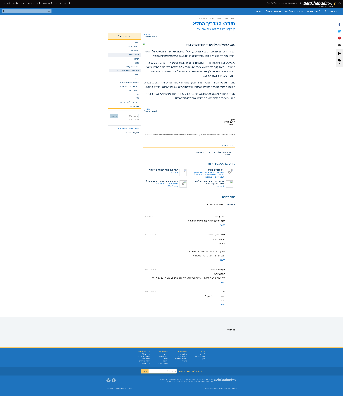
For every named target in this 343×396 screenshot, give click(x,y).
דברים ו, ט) (161, 63)
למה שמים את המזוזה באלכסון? (163, 170)
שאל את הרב (46, 3)
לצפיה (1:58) (219, 177)
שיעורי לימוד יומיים (181, 359)
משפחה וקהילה (273, 11)
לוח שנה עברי (182, 356)
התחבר (65, 3)
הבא (150, 35)
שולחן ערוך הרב (144, 361)
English (136, 133)
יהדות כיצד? (331, 11)
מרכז (225, 389)
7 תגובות (220, 186)
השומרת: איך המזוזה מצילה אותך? (162, 181)
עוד (138, 98)
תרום (13, 3)
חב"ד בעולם (146, 363)
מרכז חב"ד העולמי (165, 379)
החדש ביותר (220, 204)
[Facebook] (114, 380)
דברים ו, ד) (192, 45)
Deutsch (128, 133)
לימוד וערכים (313, 11)
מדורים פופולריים (294, 11)
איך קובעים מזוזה (216, 170)
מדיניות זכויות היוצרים (162, 135)
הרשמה (184, 361)
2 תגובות (209, 177)
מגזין (203, 359)
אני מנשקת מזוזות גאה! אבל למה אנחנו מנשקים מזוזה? (209, 182)
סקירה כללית (145, 354)
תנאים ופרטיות (121, 389)
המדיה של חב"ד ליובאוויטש (214, 389)
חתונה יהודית (163, 356)
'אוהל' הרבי (146, 359)
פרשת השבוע (163, 363)
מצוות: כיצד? (230, 18)
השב (222, 225)
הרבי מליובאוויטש (144, 356)
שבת (166, 359)
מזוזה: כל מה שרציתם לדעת (210, 18)
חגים (166, 354)
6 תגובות (174, 173)
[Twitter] (108, 380)
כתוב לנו (110, 389)
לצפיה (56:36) (173, 186)
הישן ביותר (210, 204)
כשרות (165, 361)
